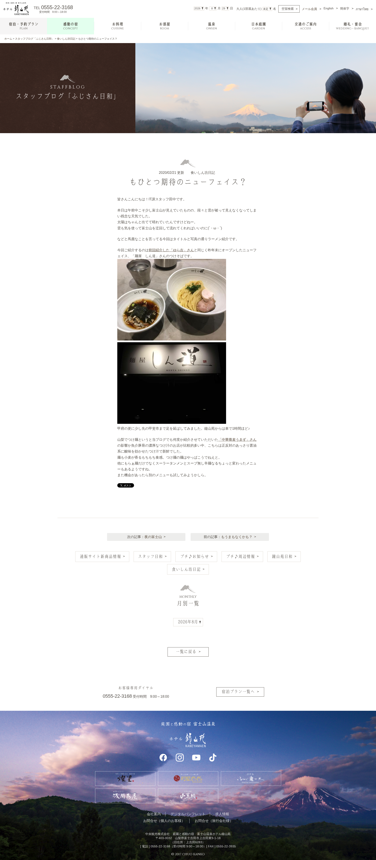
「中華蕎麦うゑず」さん (237, 439)
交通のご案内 (305, 26)
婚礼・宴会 (352, 26)
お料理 (117, 26)
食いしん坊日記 (66, 38)
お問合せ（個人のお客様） (164, 821)
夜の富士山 (153, 537)
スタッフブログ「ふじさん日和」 (34, 38)
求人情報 (222, 814)
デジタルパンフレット (188, 814)
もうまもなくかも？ (236, 537)
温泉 (211, 26)
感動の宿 (70, 26)
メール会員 (309, 9)
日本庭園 (258, 26)
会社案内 (154, 814)
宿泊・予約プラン (23, 26)
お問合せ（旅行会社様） (214, 821)
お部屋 (164, 26)
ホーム (8, 38)
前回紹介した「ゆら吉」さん (171, 250)
